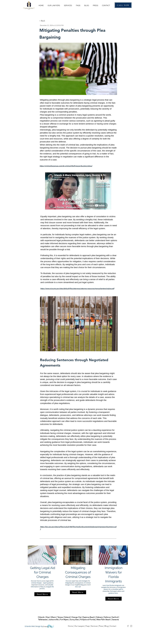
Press (101, 626)
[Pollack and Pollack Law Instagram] (131, 626)
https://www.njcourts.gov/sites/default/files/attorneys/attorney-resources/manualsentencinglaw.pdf (77, 289)
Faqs (88, 626)
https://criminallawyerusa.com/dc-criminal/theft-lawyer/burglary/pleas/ (66, 166)
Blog (106, 626)
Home (70, 626)
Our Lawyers (79, 626)
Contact (113, 626)
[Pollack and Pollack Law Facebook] (128, 626)
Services (94, 626)
